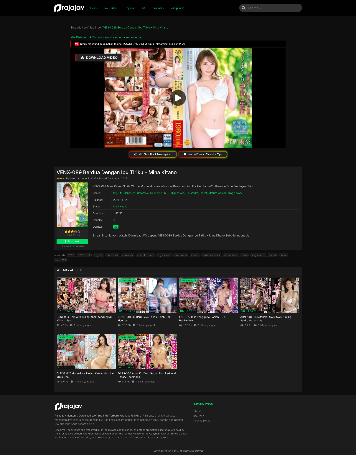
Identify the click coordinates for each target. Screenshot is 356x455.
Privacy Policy (201, 420)
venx (283, 255)
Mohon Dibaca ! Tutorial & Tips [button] (205, 154)
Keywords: (60, 255)
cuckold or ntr (145, 255)
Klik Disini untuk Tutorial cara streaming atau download (106, 37)
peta (244, 255)
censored (112, 255)
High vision (177, 192)
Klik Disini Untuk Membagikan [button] (154, 154)
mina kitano (231, 255)
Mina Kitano (120, 206)
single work (258, 255)
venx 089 (60, 260)
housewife (181, 255)
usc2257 (198, 415)
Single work (235, 192)
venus (272, 255)
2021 (71, 255)
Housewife (192, 192)
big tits (99, 255)
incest (194, 255)
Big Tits (117, 192)
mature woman (211, 255)
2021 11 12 (84, 255)
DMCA (197, 410)
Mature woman (218, 192)
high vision (164, 255)
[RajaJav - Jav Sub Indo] (69, 8)
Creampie (143, 192)
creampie (127, 255)
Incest (203, 192)
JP (114, 219)
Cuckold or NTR (159, 192)
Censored (130, 192)
